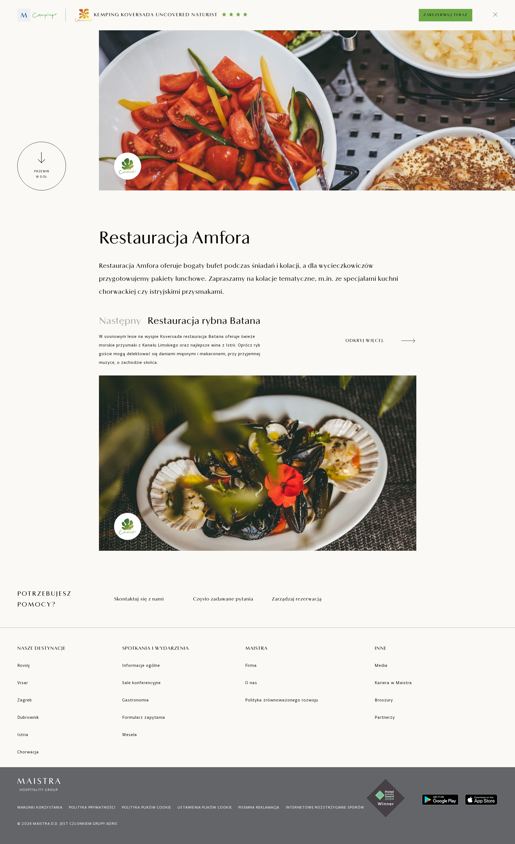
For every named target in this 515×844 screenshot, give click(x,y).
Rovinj (23, 665)
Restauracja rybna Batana (180, 321)
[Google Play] (440, 799)
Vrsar (22, 682)
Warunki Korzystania (39, 807)
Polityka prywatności (92, 807)
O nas (251, 682)
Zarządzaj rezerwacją (297, 599)
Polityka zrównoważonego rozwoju (281, 700)
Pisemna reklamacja (259, 807)
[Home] (37, 15)
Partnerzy (385, 717)
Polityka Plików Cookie (146, 807)
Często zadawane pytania (223, 599)
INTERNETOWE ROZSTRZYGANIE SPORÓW (325, 807)
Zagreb (24, 700)
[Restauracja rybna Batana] (257, 463)
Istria (22, 734)
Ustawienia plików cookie (205, 807)
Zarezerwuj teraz (445, 15)
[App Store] (481, 799)
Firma (251, 665)
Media (381, 665)
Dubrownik (28, 717)
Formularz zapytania (143, 717)
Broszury (384, 700)
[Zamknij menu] (495, 15)
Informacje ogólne (141, 665)
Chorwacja (28, 751)
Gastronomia (135, 700)
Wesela (129, 734)
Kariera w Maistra (393, 682)
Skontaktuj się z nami (139, 599)
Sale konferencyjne (141, 682)
